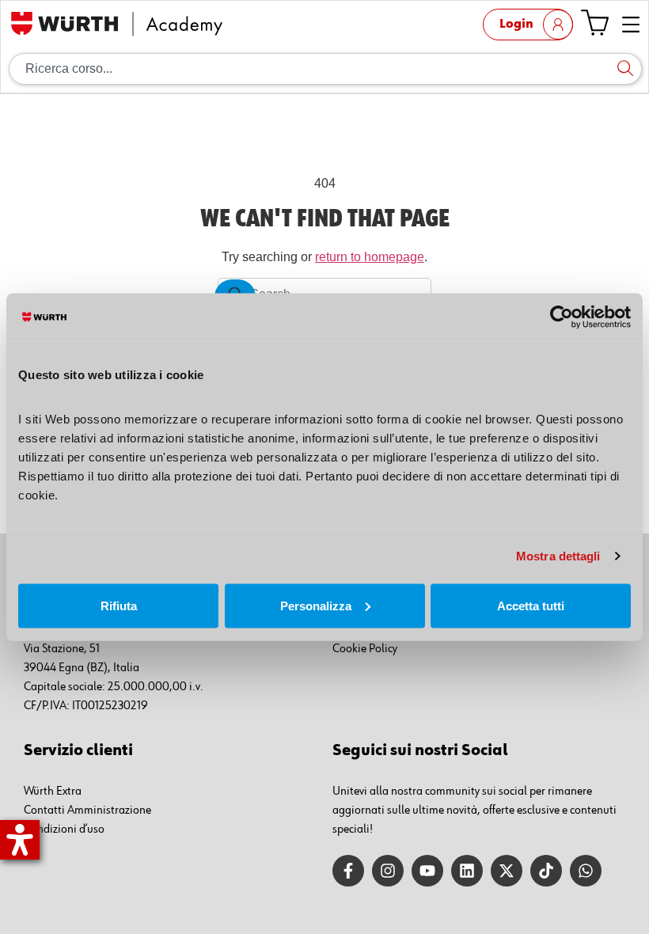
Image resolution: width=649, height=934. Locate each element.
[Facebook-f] (348, 871)
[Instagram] (388, 871)
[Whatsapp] (586, 871)
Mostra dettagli (558, 556)
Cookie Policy (364, 649)
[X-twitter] (506, 871)
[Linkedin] (467, 871)
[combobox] (325, 69)
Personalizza (315, 605)
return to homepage (369, 257)
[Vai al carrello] (595, 22)
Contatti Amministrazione (87, 810)
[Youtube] (427, 871)
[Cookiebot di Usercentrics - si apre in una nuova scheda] (561, 317)
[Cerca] (625, 69)
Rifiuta (119, 605)
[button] (631, 25)
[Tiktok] (546, 871)
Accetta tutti (530, 605)
